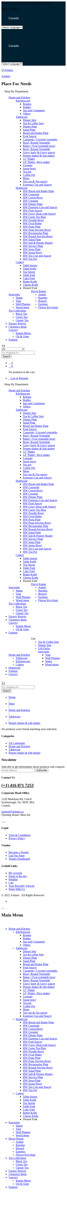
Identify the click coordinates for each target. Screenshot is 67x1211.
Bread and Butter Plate (35, 133)
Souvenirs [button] (14, 294)
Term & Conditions (19, 835)
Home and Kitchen (19, 746)
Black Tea (21, 313)
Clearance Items (18, 326)
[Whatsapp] (7, 820)
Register (23, 378)
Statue (19, 297)
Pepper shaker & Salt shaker (39, 155)
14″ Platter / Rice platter (36, 162)
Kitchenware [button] (23, 100)
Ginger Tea (22, 320)
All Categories (17, 743)
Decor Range (16, 1138)
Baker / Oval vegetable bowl (39, 145)
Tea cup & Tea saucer (35, 181)
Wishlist (13, 879)
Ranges (27, 103)
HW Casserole (31, 194)
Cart (11, 882)
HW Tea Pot (30, 258)
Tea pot (27, 171)
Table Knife (29, 268)
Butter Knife (30, 281)
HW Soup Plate (32, 249)
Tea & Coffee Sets (33, 123)
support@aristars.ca (12, 811)
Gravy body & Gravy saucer (39, 152)
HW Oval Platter (32, 223)
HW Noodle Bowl (33, 220)
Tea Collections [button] (17, 310)
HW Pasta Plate (32, 226)
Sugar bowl (29, 168)
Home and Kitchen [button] (19, 97)
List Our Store (17, 855)
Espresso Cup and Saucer (37, 184)
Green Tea (22, 317)
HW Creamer (30, 200)
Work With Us (17, 889)
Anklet (42, 294)
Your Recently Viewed (21, 885)
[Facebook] (2, 820)
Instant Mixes (23, 333)
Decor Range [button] (38, 291)
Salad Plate (29, 129)
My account (15, 872)
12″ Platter (29, 158)
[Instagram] (5, 820)
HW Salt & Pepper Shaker (38, 242)
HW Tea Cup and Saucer (37, 255)
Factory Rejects (17, 323)
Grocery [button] (13, 329)
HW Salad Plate (32, 239)
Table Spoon (30, 265)
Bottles (27, 107)
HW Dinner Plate (33, 204)
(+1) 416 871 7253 (17, 785)
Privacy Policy (17, 838)
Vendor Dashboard (19, 858)
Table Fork (29, 275)
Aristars (5, 76)
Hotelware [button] (22, 187)
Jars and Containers (34, 110)
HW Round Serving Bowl (38, 236)
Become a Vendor (19, 852)
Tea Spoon (29, 271)
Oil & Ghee (22, 336)
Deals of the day (18, 876)
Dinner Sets (29, 120)
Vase (18, 300)
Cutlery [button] (20, 262)
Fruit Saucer (30, 136)
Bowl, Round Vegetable (36, 142)
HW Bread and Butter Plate (38, 191)
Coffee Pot (29, 175)
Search (6, 356)
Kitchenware (23, 661)
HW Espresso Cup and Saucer (40, 207)
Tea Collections (17, 1158)
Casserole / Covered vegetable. (40, 139)
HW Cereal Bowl (33, 197)
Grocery (13, 674)
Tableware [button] (22, 116)
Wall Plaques (23, 304)
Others (26, 113)
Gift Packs (44, 648)
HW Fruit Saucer (32, 210)
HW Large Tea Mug (34, 216)
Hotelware (14, 667)
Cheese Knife (30, 284)
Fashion (13, 339)
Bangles (42, 297)
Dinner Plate (30, 126)
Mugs (26, 178)
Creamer (28, 165)
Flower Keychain (48, 307)
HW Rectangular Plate (35, 233)
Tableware (22, 658)
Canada (13, 18)
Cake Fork (29, 278)
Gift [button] (33, 638)
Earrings (43, 304)
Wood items (22, 307)
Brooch (42, 300)
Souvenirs (14, 1122)
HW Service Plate (33, 246)
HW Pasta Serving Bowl (37, 229)
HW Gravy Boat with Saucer (39, 213)
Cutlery (20, 664)
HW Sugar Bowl (32, 252)
